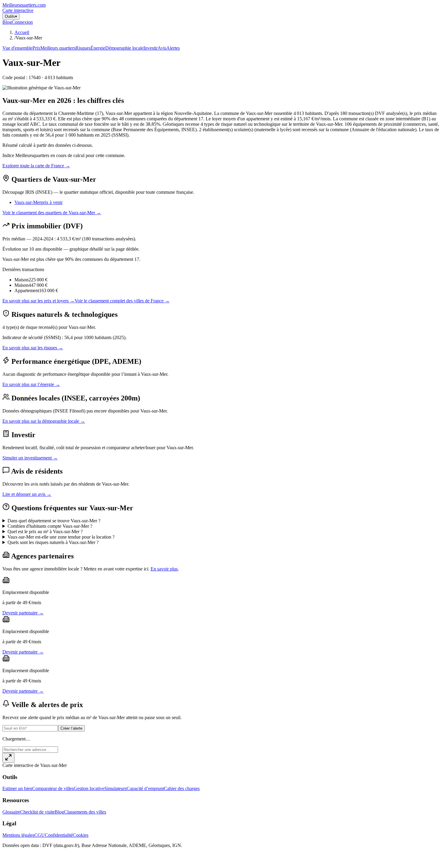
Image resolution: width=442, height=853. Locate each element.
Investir (150, 48)
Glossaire (11, 811)
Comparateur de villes (53, 788)
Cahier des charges (182, 788)
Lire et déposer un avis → (26, 494)
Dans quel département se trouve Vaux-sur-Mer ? (54, 520)
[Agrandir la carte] (8, 758)
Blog (7, 22)
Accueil (21, 32)
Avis (162, 48)
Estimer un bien (17, 788)
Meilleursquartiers (24, 5)
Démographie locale (124, 48)
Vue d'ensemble (17, 48)
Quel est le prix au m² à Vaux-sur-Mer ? (45, 531)
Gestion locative (89, 788)
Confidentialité (59, 835)
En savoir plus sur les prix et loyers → (38, 300)
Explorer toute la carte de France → (36, 165)
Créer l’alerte (71, 728)
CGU (39, 835)
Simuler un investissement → (30, 457)
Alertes (173, 48)
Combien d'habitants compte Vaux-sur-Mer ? (50, 526)
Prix (36, 48)
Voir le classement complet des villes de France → (122, 300)
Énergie (98, 48)
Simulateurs (115, 788)
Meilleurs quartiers (57, 48)
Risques (83, 48)
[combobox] (30, 749)
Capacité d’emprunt (145, 788)
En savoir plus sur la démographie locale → (43, 421)
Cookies (80, 835)
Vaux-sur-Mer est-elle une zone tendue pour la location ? (61, 536)
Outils (11, 16)
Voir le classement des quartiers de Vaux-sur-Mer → (51, 212)
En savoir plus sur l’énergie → (31, 384)
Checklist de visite (37, 811)
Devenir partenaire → (23, 612)
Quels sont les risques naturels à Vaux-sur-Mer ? (53, 542)
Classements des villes (85, 811)
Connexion (22, 22)
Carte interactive (17, 10)
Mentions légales (18, 835)
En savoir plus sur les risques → (32, 347)
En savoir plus (164, 568)
